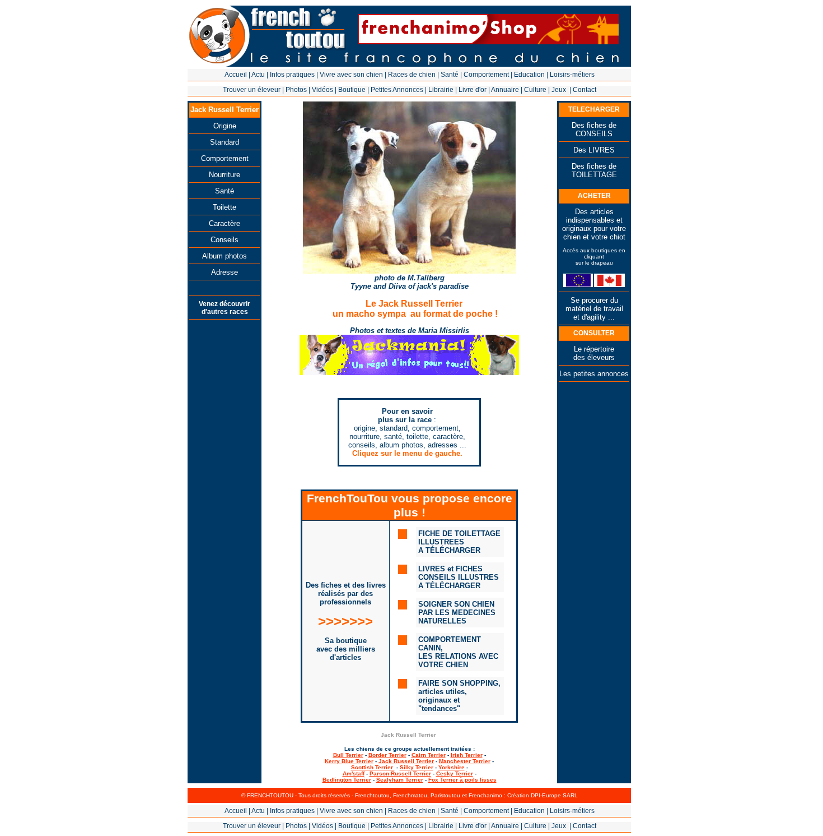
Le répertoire (594, 349)
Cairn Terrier (429, 755)
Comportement (486, 74)
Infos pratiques (292, 74)
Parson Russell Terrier (400, 773)
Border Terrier (387, 755)
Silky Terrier (416, 767)
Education (529, 74)
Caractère (224, 223)
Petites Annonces (397, 90)
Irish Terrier (467, 755)
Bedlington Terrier (346, 780)
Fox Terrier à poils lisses (462, 780)
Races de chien (412, 74)
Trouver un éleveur (251, 90)
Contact (584, 90)
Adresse (224, 272)
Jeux (558, 90)
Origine (224, 126)
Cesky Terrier (454, 773)
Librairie (440, 90)
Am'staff (353, 773)
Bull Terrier (348, 755)
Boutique (352, 90)
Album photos (224, 256)
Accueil (236, 74)
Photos (296, 90)
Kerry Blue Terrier (349, 761)
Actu (258, 74)
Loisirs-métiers (572, 74)
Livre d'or (473, 90)
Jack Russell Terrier (406, 761)
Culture (535, 90)
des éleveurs (594, 357)
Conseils (225, 239)
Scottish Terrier (373, 767)
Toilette (224, 207)
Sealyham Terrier (399, 780)
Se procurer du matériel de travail (594, 304)
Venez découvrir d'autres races (224, 308)
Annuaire (505, 90)
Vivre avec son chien (351, 74)
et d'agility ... (594, 317)
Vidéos (322, 90)
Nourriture (224, 174)
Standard (224, 142)
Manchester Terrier (464, 761)
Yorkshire (451, 767)
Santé (450, 74)
